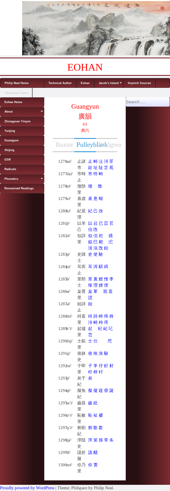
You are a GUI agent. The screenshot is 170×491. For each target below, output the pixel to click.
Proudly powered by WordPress (27, 487)
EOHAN (85, 67)
